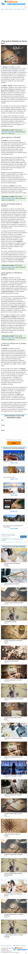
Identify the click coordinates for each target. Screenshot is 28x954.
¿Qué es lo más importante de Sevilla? (13, 757)
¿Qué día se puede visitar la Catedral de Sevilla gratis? (13, 874)
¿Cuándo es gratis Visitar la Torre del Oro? (13, 814)
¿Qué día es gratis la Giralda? (11, 661)
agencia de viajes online (8, 132)
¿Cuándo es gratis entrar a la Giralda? (13, 854)
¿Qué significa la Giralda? (10, 621)
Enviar (14, 443)
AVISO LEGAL (16, 945)
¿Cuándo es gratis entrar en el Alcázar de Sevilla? (13, 935)
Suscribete (23, 536)
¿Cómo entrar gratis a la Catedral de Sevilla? (13, 894)
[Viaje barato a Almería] (14, 456)
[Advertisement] (14, 25)
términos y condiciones (17, 440)
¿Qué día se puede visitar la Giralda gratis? (13, 718)
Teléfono (3, 425)
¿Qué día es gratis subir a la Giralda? (13, 795)
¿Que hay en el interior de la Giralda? (13, 738)
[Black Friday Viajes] (14, 503)
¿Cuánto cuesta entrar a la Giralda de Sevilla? (13, 641)
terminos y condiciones (12, 539)
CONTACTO (22, 945)
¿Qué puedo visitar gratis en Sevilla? (13, 776)
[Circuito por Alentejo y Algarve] (14, 490)
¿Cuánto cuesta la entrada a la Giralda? (14, 602)
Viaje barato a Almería (7, 461)
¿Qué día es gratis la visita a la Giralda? (14, 699)
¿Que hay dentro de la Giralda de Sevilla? (12, 564)
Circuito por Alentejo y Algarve (9, 493)
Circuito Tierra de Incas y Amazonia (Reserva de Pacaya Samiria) (12, 526)
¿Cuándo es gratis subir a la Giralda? (13, 680)
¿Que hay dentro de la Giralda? (11, 584)
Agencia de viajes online (6, 945)
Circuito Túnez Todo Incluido (8, 477)
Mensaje (3, 430)
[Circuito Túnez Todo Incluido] (14, 469)
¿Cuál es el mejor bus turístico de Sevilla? (12, 834)
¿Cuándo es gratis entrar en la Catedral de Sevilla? (13, 915)
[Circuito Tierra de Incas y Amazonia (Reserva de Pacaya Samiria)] (14, 518)
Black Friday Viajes (7, 509)
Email (2, 420)
